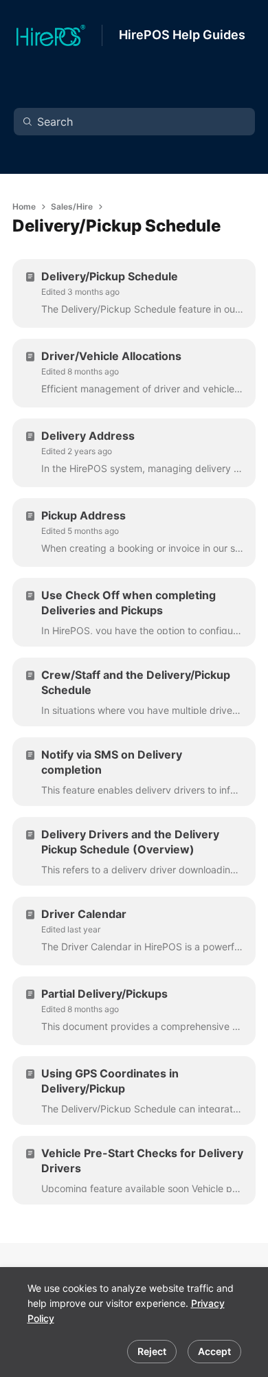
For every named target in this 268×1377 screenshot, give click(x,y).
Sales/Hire (72, 206)
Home (24, 206)
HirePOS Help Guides (182, 34)
